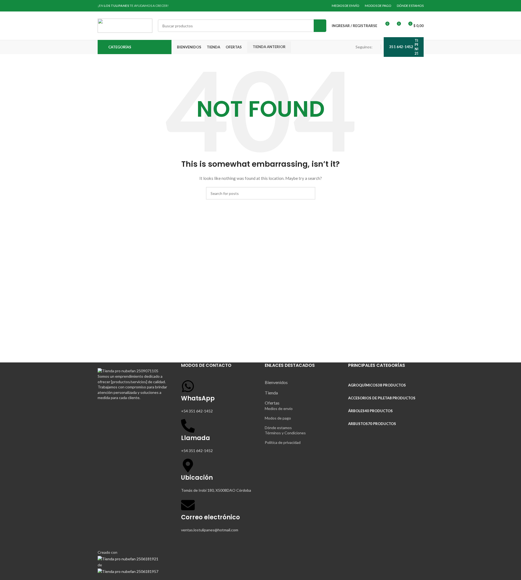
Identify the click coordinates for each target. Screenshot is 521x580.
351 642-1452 (401, 47)
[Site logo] (125, 25)
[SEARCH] (320, 25)
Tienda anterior (269, 47)
